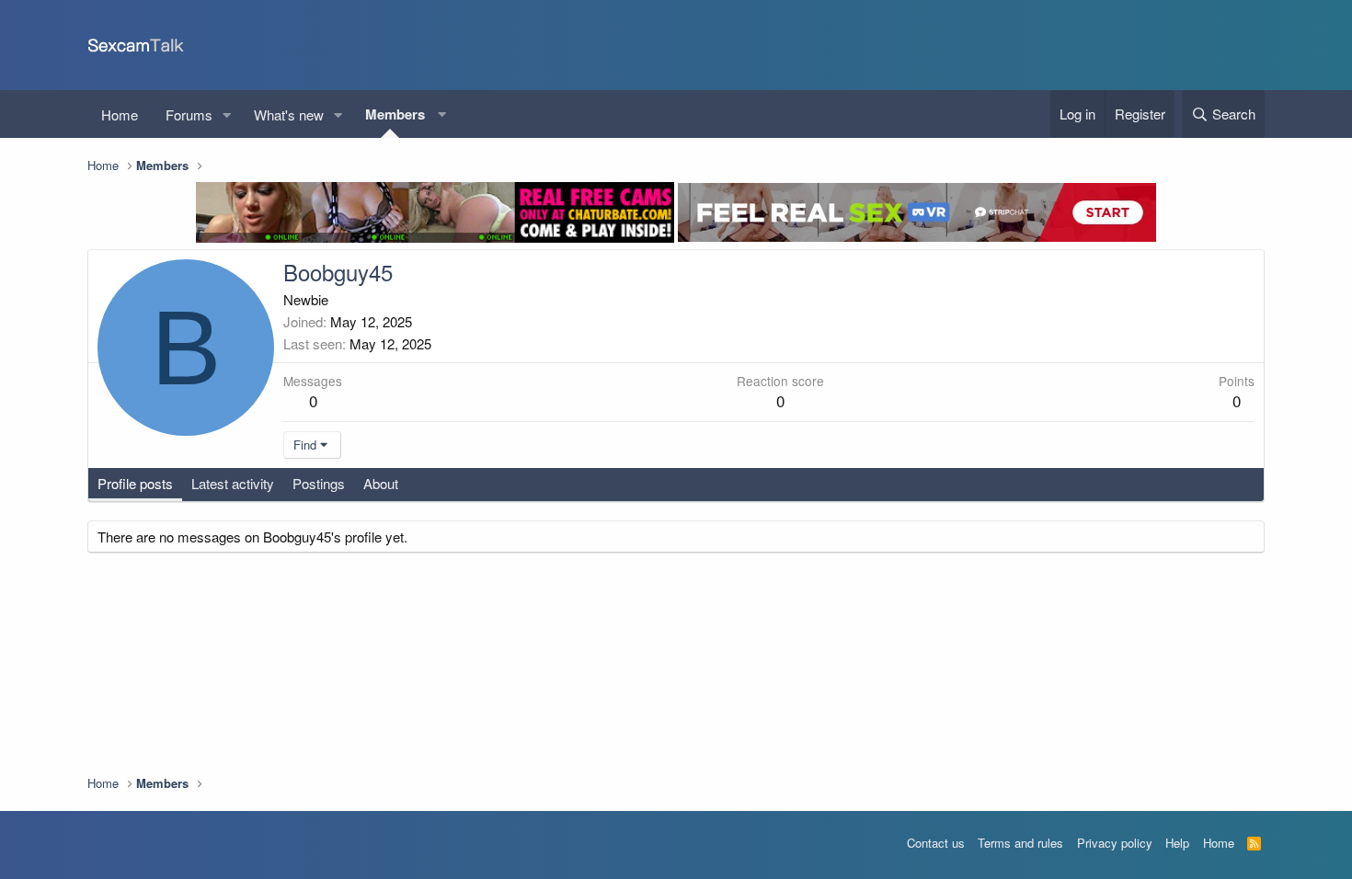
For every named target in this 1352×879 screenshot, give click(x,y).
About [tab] (380, 483)
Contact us (936, 842)
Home (119, 114)
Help (1177, 842)
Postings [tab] (318, 483)
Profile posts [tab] (135, 483)
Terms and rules (1020, 842)
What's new (289, 114)
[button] (227, 114)
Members (395, 114)
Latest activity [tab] (232, 483)
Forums (189, 114)
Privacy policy (1114, 842)
